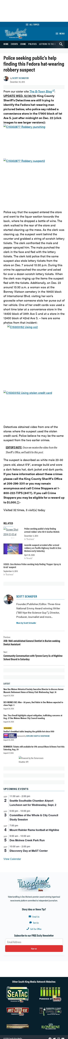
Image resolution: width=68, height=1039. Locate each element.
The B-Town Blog (41, 91)
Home (6, 44)
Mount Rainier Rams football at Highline (34, 830)
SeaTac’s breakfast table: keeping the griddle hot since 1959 (29, 731)
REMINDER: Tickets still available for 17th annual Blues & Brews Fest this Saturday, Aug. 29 (34, 748)
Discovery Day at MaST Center (29, 851)
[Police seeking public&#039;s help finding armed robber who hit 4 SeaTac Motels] (13, 533)
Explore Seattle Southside (38, 736)
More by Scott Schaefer (26, 622)
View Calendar (12, 859)
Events (14, 44)
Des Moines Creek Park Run (27, 840)
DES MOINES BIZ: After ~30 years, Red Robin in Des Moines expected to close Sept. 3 (33, 703)
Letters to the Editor (50, 44)
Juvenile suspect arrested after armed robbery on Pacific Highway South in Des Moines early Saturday (42, 548)
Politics (32, 44)
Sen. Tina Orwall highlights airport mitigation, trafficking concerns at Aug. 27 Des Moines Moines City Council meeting (32, 717)
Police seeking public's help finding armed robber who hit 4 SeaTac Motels (41, 530)
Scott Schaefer (20, 78)
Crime (23, 44)
